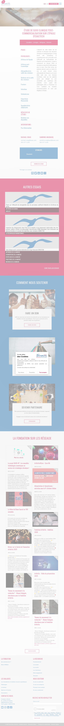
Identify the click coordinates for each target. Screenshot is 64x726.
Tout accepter (43, 372)
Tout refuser (21, 372)
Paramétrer (32, 372)
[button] (3, 362)
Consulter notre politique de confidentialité (26, 367)
